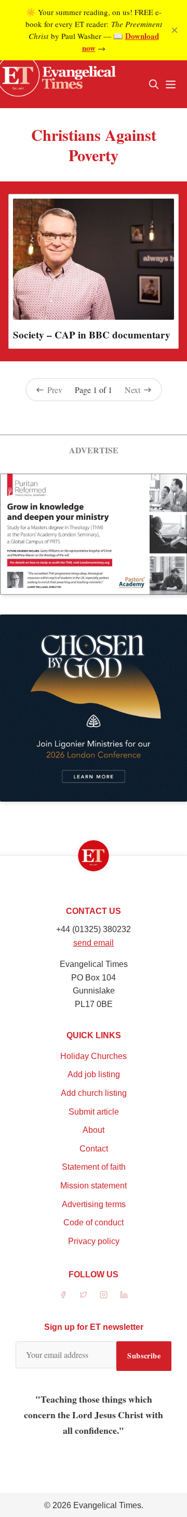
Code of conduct (93, 1222)
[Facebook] (63, 1295)
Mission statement (93, 1185)
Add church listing (94, 1093)
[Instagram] (104, 1295)
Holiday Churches (93, 1056)
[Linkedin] (124, 1295)
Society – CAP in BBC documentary (91, 335)
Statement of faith (94, 1166)
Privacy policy (93, 1241)
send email (93, 942)
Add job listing (94, 1074)
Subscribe (144, 1355)
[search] (153, 84)
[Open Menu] (170, 84)
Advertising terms (94, 1204)
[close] (174, 30)
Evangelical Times (107, 1505)
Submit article (94, 1111)
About (93, 1130)
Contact (93, 1148)
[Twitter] (83, 1295)
